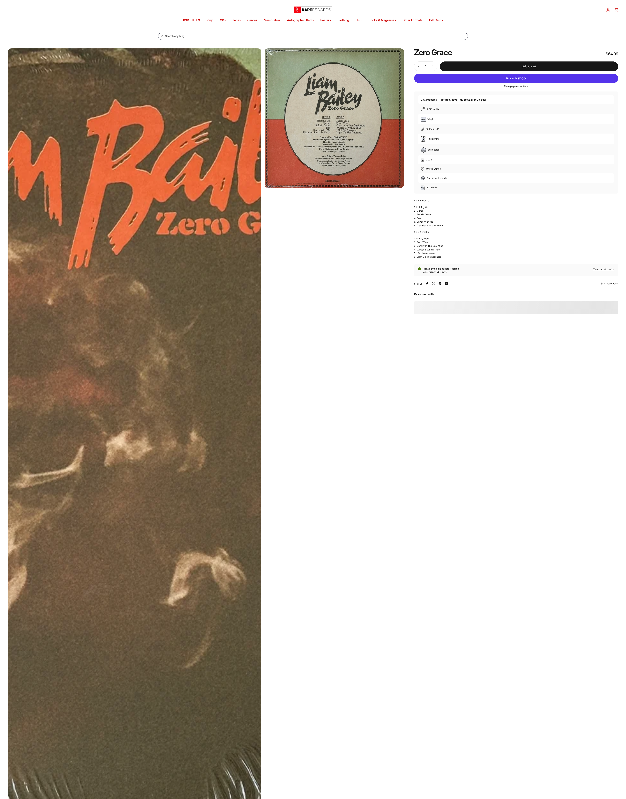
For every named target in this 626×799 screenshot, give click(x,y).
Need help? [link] (612, 283)
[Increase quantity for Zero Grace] (433, 66)
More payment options (516, 86)
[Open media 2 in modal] (334, 118)
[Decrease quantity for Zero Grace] (418, 66)
